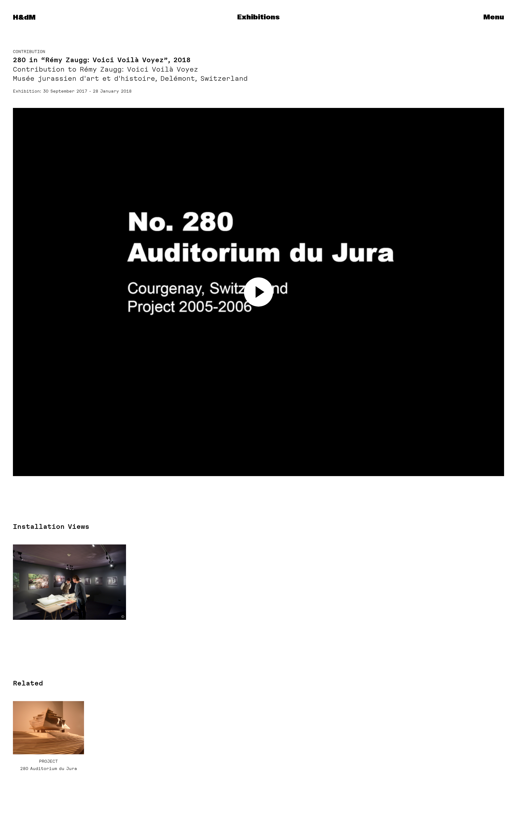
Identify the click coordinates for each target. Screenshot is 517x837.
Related (28, 683)
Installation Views (51, 526)
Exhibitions (258, 17)
